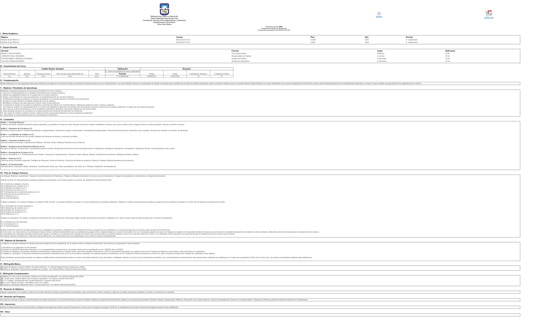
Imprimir (379, 17)
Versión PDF (489, 18)
